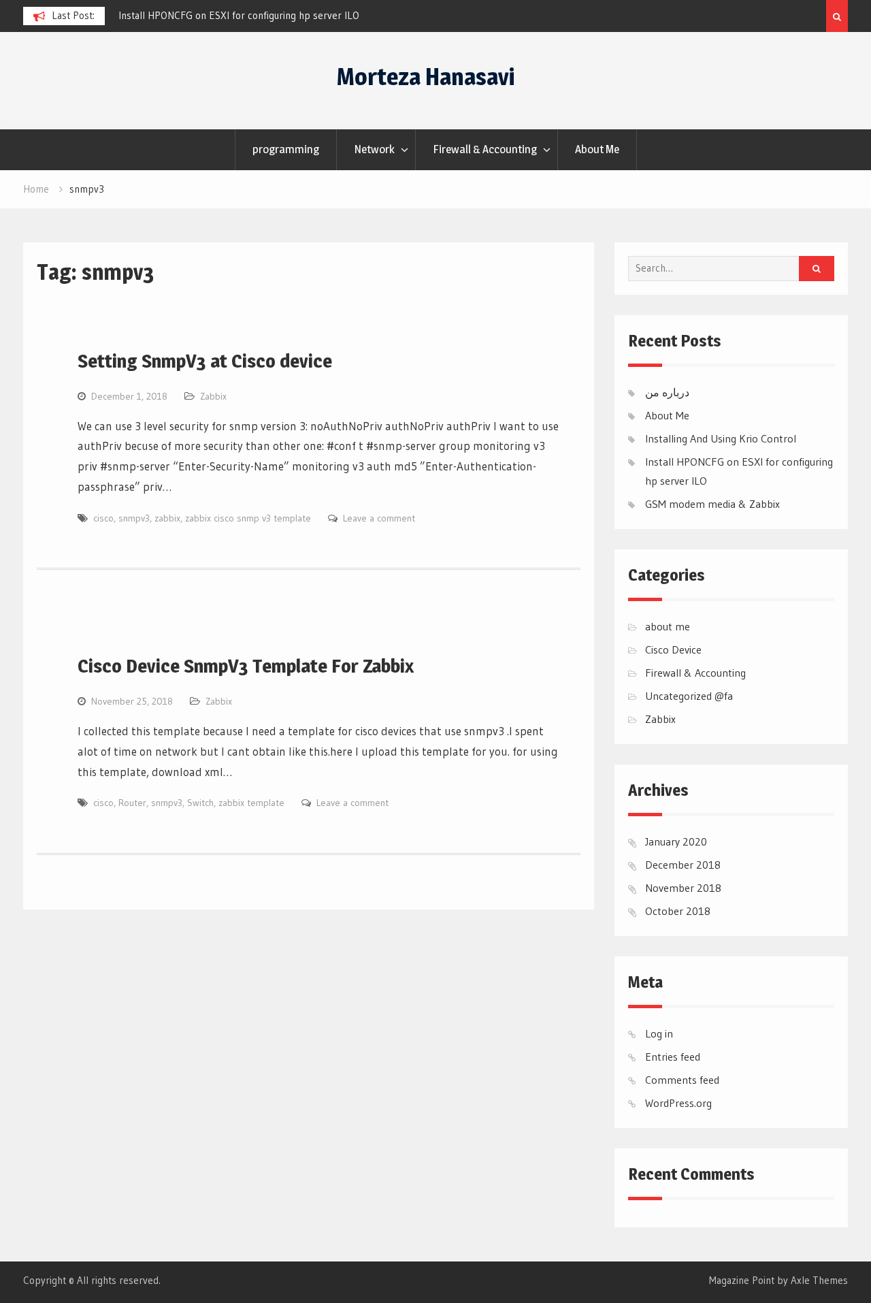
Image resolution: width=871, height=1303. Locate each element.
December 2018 (683, 864)
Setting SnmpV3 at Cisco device (205, 360)
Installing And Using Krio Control (720, 438)
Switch (200, 803)
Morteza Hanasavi (425, 76)
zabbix (167, 518)
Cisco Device (673, 649)
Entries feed (672, 1056)
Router (132, 803)
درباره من (667, 392)
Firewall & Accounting (485, 149)
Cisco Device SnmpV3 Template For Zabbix (246, 665)
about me (667, 626)
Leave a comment (379, 518)
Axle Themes (819, 1280)
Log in (659, 1033)
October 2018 (677, 911)
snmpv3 (134, 518)
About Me (597, 149)
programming (285, 149)
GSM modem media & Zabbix (712, 504)
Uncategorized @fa (689, 696)
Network (374, 149)
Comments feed (682, 1080)
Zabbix (213, 396)
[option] (241, 16)
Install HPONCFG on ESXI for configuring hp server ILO (238, 15)
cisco (103, 518)
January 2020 (676, 841)
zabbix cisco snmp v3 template (248, 518)
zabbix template (251, 803)
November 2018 (683, 888)
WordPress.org (678, 1103)
